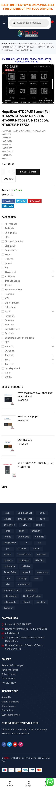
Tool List (9, 355)
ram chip (22, 578)
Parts (7, 311)
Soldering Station (32, 596)
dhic (8, 531)
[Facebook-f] (4, 744)
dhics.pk (36, 531)
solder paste (10, 602)
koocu (36, 548)
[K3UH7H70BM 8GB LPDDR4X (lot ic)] (9, 470)
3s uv (42, 513)
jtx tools (22, 548)
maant (7, 554)
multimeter (10, 566)
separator (31, 590)
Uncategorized (12, 368)
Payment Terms (10, 670)
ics (39, 542)
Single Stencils (12, 329)
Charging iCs (11, 232)
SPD (7, 342)
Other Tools (10, 307)
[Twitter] (9, 744)
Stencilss (9, 351)
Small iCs (9, 333)
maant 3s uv (24, 554)
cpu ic (39, 525)
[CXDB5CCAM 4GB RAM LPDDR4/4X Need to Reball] (9, 400)
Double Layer (11, 250)
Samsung (9, 324)
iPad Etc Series (12, 281)
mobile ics (24, 560)
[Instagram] (20, 744)
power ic (27, 572)
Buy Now (8, 179)
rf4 (7, 584)
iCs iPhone (10, 276)
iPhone (8, 285)
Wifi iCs (8, 377)
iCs (6, 267)
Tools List (9, 364)
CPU (7, 237)
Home (4, 43)
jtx (7, 548)
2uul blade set (25, 513)
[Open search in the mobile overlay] (29, 23)
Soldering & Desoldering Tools (19, 338)
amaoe (7, 519)
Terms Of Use (8, 678)
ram (8, 578)
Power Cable (10, 572)
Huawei (8, 263)
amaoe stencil (25, 519)
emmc (8, 536)
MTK (21, 43)
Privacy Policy (9, 683)
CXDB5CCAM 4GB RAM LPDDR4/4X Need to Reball (35, 395)
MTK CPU (39, 560)
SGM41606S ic (25, 440)
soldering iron (10, 596)
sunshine (41, 602)
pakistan (26, 566)
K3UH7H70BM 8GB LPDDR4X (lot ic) (35, 463)
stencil (26, 602)
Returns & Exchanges (12, 665)
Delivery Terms (9, 674)
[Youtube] (15, 744)
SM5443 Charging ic (28, 416)
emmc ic (39, 536)
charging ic (9, 525)
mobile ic (8, 560)
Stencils (13, 43)
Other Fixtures (12, 303)
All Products (11, 224)
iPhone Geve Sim (13, 289)
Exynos (8, 254)
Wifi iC (8, 373)
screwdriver (24, 584)
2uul (8, 513)
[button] (50, 61)
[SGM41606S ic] (9, 447)
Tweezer (8, 608)
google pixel (10, 542)
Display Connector (14, 241)
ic (26, 542)
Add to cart (29, 172)
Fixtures (9, 259)
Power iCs (10, 316)
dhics (21, 531)
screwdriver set (12, 590)
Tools (7, 359)
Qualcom (9, 320)
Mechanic (9, 294)
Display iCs (10, 246)
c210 (42, 519)
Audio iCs (9, 228)
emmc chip (23, 536)
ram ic (37, 578)
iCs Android (10, 272)
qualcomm (42, 572)
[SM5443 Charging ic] (9, 424)
